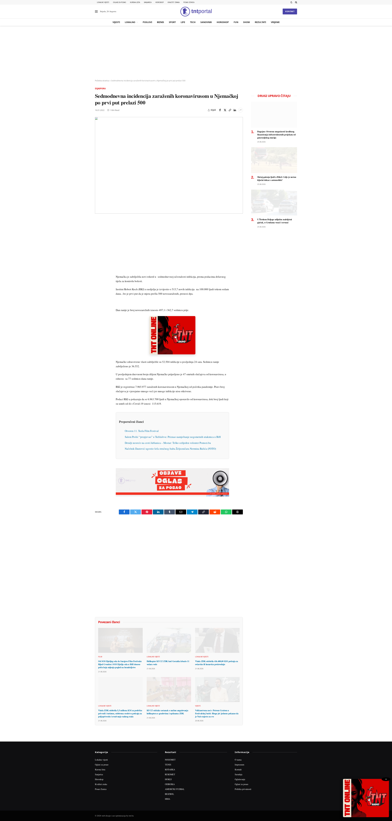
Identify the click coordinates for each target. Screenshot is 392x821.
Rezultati (260, 22)
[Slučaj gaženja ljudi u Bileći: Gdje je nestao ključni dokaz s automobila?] (274, 160)
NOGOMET (170, 759)
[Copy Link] (230, 110)
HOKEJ (168, 779)
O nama (238, 759)
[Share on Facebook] (220, 110)
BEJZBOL (169, 794)
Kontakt (289, 11)
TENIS (168, 764)
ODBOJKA (170, 784)
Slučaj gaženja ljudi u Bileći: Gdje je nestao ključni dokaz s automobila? (276, 178)
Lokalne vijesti (103, 2)
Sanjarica (147, 2)
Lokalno (130, 22)
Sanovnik (206, 22)
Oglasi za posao (119, 2)
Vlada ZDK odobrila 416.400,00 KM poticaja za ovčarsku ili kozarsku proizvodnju (216, 663)
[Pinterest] (98, 243)
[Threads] (98, 292)
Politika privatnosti (243, 789)
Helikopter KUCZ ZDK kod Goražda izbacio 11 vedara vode (168, 663)
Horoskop (159, 2)
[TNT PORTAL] (196, 11)
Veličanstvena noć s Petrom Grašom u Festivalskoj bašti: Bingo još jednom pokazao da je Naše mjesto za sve (216, 713)
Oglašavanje (240, 779)
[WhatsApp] (98, 285)
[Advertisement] (196, 52)
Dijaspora (100, 88)
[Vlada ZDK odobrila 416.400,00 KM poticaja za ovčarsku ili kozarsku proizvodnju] (217, 640)
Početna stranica (102, 80)
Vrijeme (275, 22)
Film (100, 656)
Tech (193, 22)
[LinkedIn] (98, 264)
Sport (172, 22)
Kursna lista (135, 2)
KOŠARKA (170, 769)
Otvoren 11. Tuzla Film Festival (142, 431)
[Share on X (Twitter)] (225, 110)
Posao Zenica (188, 2)
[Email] (98, 250)
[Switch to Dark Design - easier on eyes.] (291, 2)
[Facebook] (98, 229)
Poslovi (147, 22)
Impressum (239, 764)
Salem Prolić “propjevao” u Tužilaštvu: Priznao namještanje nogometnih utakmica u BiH (173, 437)
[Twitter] (98, 236)
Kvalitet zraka (173, 2)
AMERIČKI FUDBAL (175, 789)
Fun (236, 22)
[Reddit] (98, 271)
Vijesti (116, 22)
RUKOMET (170, 774)
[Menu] (96, 11)
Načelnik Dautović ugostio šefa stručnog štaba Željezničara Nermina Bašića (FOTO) (170, 448)
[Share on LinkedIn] (234, 110)
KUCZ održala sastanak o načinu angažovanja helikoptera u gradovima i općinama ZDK (167, 712)
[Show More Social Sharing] (240, 110)
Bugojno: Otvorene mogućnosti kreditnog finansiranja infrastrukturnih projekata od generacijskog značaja (276, 134)
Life (183, 22)
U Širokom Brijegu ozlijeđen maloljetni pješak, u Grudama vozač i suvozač (274, 221)
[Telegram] (98, 278)
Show (246, 22)
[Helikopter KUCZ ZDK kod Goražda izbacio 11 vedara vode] (169, 640)
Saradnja (238, 774)
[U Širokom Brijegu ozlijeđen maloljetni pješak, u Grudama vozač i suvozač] (274, 202)
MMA (167, 798)
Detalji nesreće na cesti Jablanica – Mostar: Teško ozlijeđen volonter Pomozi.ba (168, 443)
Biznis (160, 22)
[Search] (295, 2)
